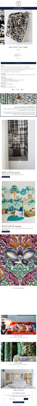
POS (14, 405)
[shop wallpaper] (18, 379)
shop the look (6, 231)
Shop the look (6, 176)
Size (18, 53)
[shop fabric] (18, 352)
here (15, 87)
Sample (20, 55)
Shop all (19, 366)
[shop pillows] (18, 325)
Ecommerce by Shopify (20, 405)
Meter (16, 55)
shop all (19, 339)
